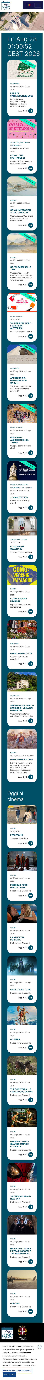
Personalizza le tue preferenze (17, 1370)
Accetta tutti (9, 1375)
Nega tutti (40, 1347)
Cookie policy (21, 1356)
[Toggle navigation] (37, 5)
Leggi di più (22, 111)
